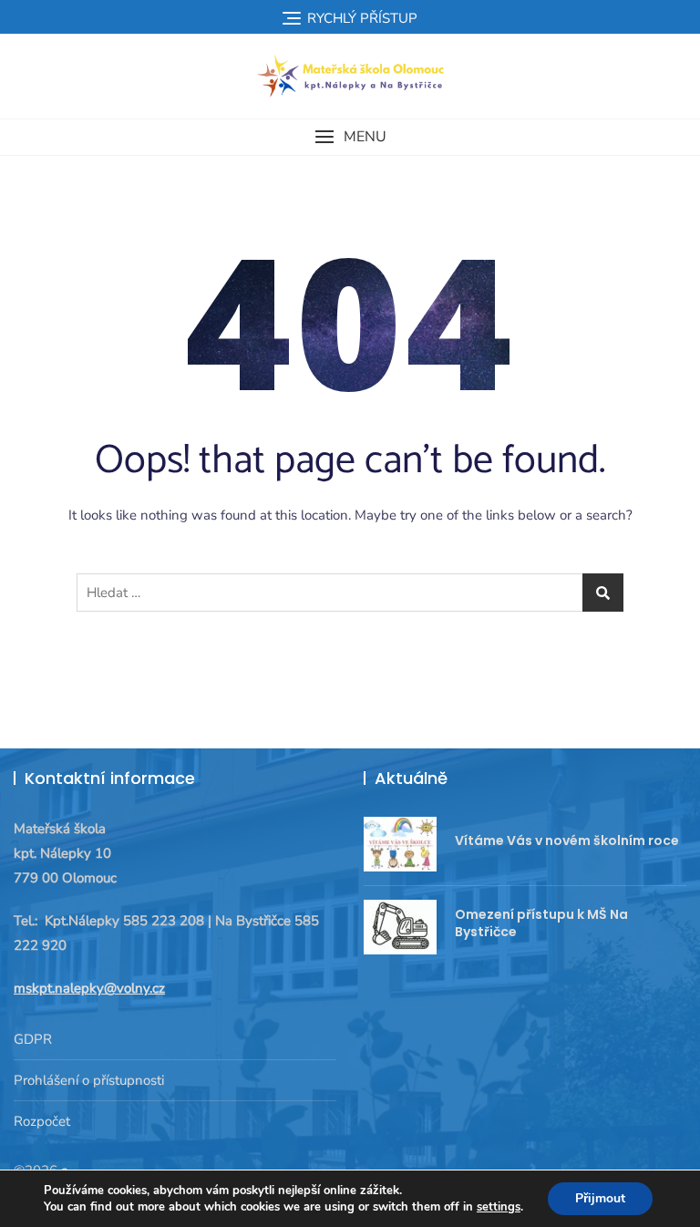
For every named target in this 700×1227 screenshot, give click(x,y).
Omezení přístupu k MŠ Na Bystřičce (541, 923)
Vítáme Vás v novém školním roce (567, 840)
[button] (350, 137)
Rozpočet (42, 1121)
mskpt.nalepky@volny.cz (89, 988)
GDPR (33, 1039)
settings (498, 1207)
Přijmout (600, 1198)
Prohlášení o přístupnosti (89, 1080)
